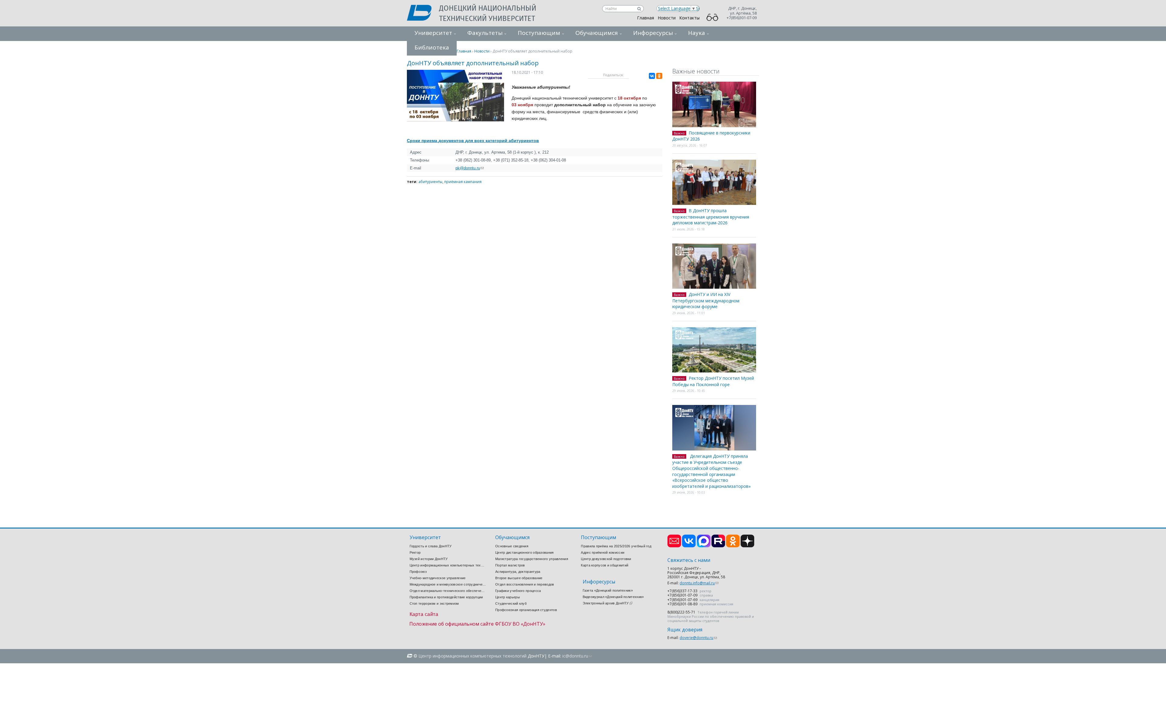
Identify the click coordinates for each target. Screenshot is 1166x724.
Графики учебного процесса (518, 591)
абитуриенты (430, 181)
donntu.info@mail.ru (699, 583)
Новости (667, 18)
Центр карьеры (507, 597)
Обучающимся (596, 33)
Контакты (689, 18)
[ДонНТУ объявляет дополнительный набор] (455, 120)
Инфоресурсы (653, 33)
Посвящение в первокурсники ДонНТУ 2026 (711, 136)
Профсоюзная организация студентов (526, 610)
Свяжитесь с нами (688, 560)
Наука (696, 33)
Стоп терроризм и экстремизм (434, 603)
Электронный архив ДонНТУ (607, 603)
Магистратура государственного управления (531, 559)
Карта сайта (424, 614)
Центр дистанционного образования (524, 552)
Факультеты (485, 33)
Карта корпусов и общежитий (604, 565)
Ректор (415, 552)
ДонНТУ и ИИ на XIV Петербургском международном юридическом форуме (705, 300)
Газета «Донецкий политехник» (608, 590)
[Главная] (423, 13)
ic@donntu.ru (577, 656)
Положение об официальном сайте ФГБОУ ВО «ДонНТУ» (477, 623)
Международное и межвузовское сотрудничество (448, 584)
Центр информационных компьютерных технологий (448, 565)
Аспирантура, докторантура (517, 571)
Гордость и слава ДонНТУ (431, 546)
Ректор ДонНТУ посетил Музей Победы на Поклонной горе (713, 381)
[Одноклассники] (659, 76)
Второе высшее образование (519, 578)
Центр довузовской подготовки (606, 559)
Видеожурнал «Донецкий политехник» (613, 597)
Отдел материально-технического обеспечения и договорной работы (448, 591)
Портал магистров (510, 565)
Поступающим (539, 33)
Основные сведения (511, 546)
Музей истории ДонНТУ (429, 559)
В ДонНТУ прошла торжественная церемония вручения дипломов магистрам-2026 (710, 217)
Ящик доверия (684, 630)
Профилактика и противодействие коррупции (446, 597)
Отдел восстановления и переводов (524, 584)
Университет (433, 33)
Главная (645, 18)
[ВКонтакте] (652, 76)
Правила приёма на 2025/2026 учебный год (616, 546)
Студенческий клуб (511, 603)
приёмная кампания (463, 181)
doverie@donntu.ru (698, 637)
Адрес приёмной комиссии (602, 552)
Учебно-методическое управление (438, 578)
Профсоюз (418, 571)
